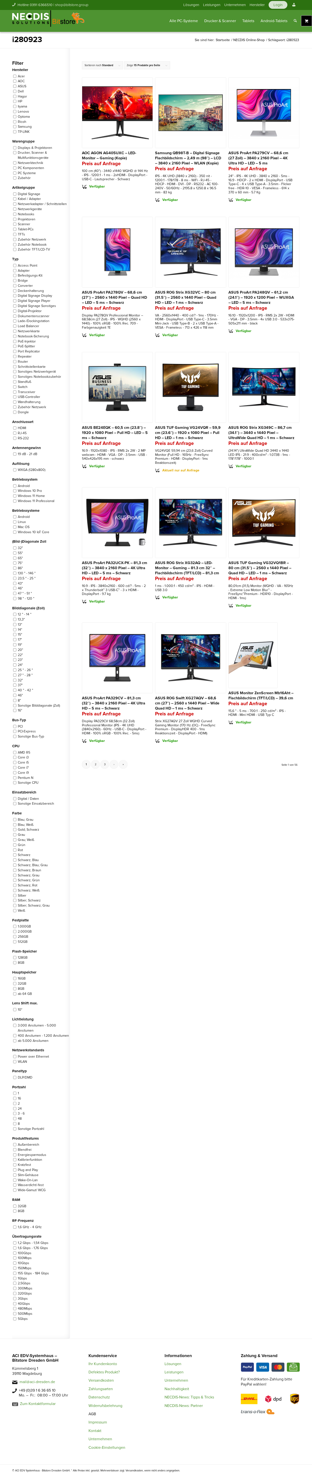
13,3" (21, 619)
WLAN (22, 1062)
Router (23, 362)
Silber (22, 895)
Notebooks (26, 214)
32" (20, 548)
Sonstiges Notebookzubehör (39, 377)
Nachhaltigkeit (177, 1389)
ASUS (22, 86)
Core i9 (23, 773)
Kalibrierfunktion (30, 1160)
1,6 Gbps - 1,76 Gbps (33, 1248)
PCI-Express (27, 731)
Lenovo (23, 111)
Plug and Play (28, 1170)
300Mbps (25, 1288)
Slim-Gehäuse (28, 1175)
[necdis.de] (48, 21)
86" (20, 568)
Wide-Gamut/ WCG (32, 1190)
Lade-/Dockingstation (33, 321)
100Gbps (24, 1253)
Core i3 (23, 757)
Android (24, 486)
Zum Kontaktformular (38, 1403)
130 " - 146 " (27, 573)
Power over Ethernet (33, 1056)
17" (20, 640)
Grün (21, 845)
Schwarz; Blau (28, 860)
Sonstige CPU (28, 783)
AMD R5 (24, 752)
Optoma (24, 117)
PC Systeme (27, 173)
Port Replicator (29, 351)
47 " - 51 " (25, 593)
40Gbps (24, 1304)
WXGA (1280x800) (31, 470)
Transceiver (26, 392)
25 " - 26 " (25, 670)
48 (20, 1119)
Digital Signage (29, 194)
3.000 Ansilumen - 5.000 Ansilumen (37, 1028)
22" (20, 655)
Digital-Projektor (30, 311)
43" (20, 583)
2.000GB (25, 931)
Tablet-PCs (26, 229)
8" (19, 700)
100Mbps (25, 1258)
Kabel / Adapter (29, 199)
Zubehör (24, 178)
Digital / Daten (28, 799)
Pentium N (25, 778)
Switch (23, 387)
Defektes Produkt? (104, 1372)
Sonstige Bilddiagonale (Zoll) (39, 705)
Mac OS (23, 527)
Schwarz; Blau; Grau (33, 865)
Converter (25, 286)
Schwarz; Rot (27, 885)
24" (20, 665)
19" (20, 645)
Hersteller (257, 5)
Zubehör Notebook (32, 245)
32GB (22, 984)
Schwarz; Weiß (28, 890)
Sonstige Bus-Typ (31, 736)
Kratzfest (24, 1165)
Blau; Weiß (25, 825)
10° (20, 1010)
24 (20, 1109)
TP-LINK (23, 132)
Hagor (22, 96)
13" (20, 624)
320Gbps (25, 1293)
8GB (21, 963)
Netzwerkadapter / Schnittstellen (42, 204)
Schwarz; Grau (28, 875)
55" (20, 553)
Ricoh (22, 122)
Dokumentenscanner (33, 316)
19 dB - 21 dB (27, 454)
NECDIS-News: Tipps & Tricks (189, 1397)
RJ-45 (22, 433)
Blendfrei (24, 1150)
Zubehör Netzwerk (32, 239)
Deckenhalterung (31, 291)
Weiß (21, 911)
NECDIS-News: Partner (184, 1405)
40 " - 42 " (25, 690)
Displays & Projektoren (35, 148)
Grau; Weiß (26, 840)
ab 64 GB (25, 994)
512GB (23, 942)
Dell (21, 91)
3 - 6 (21, 1113)
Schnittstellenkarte (32, 367)
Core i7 (23, 768)
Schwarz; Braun (29, 870)
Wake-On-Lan (28, 1180)
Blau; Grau (25, 820)
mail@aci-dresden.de (37, 1381)
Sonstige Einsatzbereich (36, 804)
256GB (23, 937)
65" (20, 558)
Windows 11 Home (31, 496)
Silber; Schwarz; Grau (34, 905)
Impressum (97, 1422)
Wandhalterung (29, 402)
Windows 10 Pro (30, 491)
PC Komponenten (31, 168)
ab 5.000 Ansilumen (33, 1041)
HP (20, 101)
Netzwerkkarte (29, 331)
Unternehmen (235, 5)
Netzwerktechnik (30, 163)
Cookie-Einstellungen (106, 1447)
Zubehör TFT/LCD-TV (34, 249)
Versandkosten (101, 1380)
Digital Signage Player (34, 301)
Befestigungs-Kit (30, 275)
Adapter (24, 271)
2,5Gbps (24, 1283)
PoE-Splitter (26, 346)
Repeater (25, 356)
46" (20, 588)
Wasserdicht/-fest (31, 1185)
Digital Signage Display (35, 296)
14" (20, 630)
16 (19, 1098)
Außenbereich (28, 1145)
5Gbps (23, 1319)
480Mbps (25, 1308)
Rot (20, 850)
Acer (21, 76)
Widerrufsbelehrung (105, 1405)
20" (20, 650)
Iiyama (22, 106)
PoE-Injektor (27, 341)
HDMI (22, 428)
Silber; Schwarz (29, 900)
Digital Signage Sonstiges (37, 306)
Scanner (24, 224)
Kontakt (94, 1430)
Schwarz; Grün (29, 880)
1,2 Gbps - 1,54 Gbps (33, 1243)
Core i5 (23, 762)
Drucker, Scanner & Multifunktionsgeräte (33, 155)
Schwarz (24, 855)
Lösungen (191, 5)
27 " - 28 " (25, 675)
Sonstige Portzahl (31, 1129)
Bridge (23, 281)
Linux (22, 522)
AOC (21, 81)
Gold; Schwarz (28, 830)
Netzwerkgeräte (30, 209)
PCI (20, 726)
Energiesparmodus (32, 1155)
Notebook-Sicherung (33, 336)
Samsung (25, 127)
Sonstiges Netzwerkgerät (37, 371)
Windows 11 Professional (36, 501)
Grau (21, 835)
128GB (23, 957)
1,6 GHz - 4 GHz (30, 1227)
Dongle (23, 412)
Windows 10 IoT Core (33, 532)
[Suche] (295, 21)
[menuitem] (191, 4)
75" (20, 563)
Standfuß (24, 382)
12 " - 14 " (24, 614)
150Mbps (24, 1268)
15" (20, 634)
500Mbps (25, 1314)
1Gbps (22, 1278)
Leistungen (211, 5)
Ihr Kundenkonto (102, 1363)
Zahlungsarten (100, 1389)
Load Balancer (28, 326)
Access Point (27, 265)
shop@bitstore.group (71, 5)
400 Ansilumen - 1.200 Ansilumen (43, 1036)
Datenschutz (99, 1397)
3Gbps (23, 1299)
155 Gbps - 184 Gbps (33, 1273)
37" (20, 685)
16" (20, 710)
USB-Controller (29, 397)
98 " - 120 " (26, 598)
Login (278, 5)
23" (20, 660)
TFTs (21, 234)
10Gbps (23, 1263)
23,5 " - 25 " (27, 578)
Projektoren (26, 219)
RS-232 (23, 438)
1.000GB (24, 926)
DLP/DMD (25, 1077)
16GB (22, 978)
